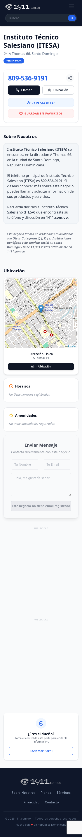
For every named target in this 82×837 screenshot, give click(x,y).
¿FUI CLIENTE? (43, 102)
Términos (63, 792)
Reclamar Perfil (41, 751)
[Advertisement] (41, 572)
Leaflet (72, 346)
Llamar (26, 90)
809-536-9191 (28, 78)
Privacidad (31, 802)
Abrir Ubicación (41, 366)
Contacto (52, 802)
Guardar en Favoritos (43, 113)
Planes (46, 792)
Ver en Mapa (13, 60)
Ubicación (60, 90)
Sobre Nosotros (23, 792)
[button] (41, 308)
